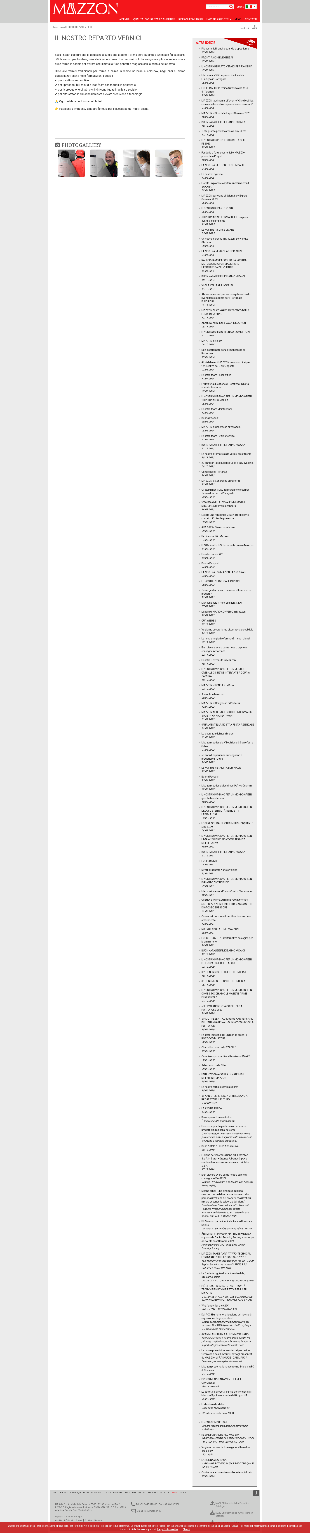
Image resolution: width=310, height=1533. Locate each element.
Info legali (68, 1520)
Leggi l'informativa (167, 1529)
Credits (58, 1520)
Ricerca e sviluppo (191, 19)
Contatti (251, 19)
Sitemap (98, 1520)
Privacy (79, 1520)
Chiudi (186, 1529)
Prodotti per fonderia (135, 1493)
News (238, 19)
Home (54, 1493)
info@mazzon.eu (152, 1511)
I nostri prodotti (218, 19)
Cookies (88, 1520)
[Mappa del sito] (254, 27)
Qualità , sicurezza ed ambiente (154, 19)
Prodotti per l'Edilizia (158, 1493)
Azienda (124, 19)
